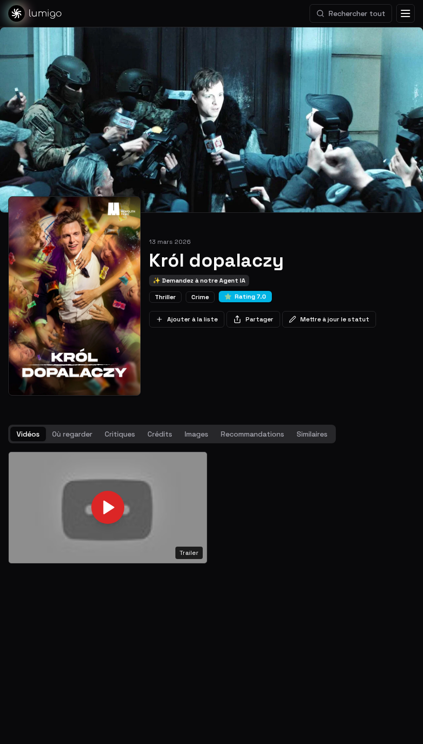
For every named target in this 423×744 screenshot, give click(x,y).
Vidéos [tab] (28, 434)
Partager (259, 319)
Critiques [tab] (120, 434)
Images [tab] (196, 434)
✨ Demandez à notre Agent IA (199, 280)
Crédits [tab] (160, 434)
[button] (107, 508)
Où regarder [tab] (72, 434)
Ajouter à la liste (192, 319)
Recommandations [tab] (252, 434)
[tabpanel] (211, 508)
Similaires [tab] (312, 434)
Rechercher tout (357, 13)
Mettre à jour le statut (334, 319)
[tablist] (172, 434)
